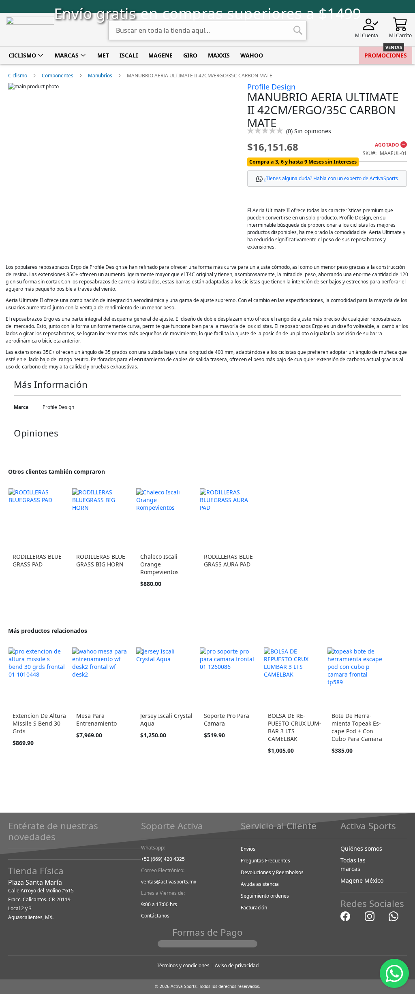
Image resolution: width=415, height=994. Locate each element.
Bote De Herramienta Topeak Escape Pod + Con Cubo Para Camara (357, 727)
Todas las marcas (353, 864)
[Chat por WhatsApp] (393, 916)
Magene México (361, 880)
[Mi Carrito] (400, 24)
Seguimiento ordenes (265, 895)
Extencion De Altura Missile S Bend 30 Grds (39, 723)
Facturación (254, 907)
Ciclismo (17, 75)
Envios (248, 848)
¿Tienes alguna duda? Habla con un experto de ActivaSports (331, 178)
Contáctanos (155, 915)
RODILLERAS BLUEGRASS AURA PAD (229, 560)
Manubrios (100, 75)
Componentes (57, 75)
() (308, 131)
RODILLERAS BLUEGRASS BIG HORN (101, 560)
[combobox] (207, 30)
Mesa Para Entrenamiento (96, 719)
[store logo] (30, 30)
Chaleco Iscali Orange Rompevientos (159, 564)
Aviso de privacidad (237, 965)
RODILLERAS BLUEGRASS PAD (38, 560)
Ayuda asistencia (260, 884)
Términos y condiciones (183, 965)
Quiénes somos (361, 848)
